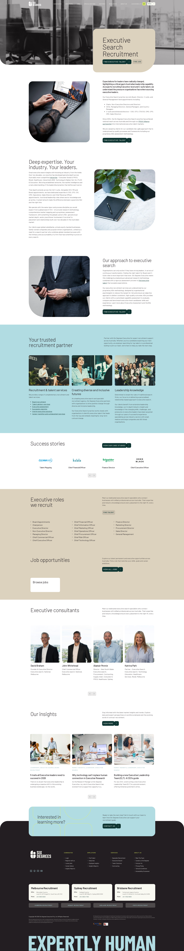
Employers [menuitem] (69, 4)
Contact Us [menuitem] (139, 863)
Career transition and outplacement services (48, 414)
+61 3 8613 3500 (41, 897)
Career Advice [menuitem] (69, 866)
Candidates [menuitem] (58, 4)
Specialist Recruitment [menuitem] (118, 858)
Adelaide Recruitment (108, 905)
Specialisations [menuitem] (89, 4)
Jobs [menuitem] (78, 4)
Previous (90, 475)
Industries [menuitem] (92, 860)
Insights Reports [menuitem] (70, 868)
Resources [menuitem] (113, 4)
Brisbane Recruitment (129, 888)
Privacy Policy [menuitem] (140, 866)
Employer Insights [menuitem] (94, 863)
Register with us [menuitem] (70, 860)
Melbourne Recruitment (44, 888)
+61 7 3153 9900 (127, 897)
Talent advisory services (41, 404)
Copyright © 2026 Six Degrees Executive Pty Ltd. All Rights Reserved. (49, 916)
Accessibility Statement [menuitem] (143, 871)
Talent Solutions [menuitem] (117, 863)
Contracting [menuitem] (115, 866)
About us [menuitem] (124, 4)
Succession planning (39, 409)
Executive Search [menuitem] (117, 860)
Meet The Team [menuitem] (140, 858)
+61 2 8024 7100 (84, 897)
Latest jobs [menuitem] (68, 863)
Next (94, 475)
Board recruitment (39, 402)
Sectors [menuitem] (102, 4)
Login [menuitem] (67, 858)
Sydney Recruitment (85, 888)
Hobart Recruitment (76, 905)
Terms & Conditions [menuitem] (141, 868)
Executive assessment (40, 407)
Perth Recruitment (140, 905)
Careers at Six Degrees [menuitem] (142, 860)
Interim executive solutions (42, 411)
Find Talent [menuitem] (92, 858)
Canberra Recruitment (44, 905)
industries (53, 177)
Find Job (137, 61)
